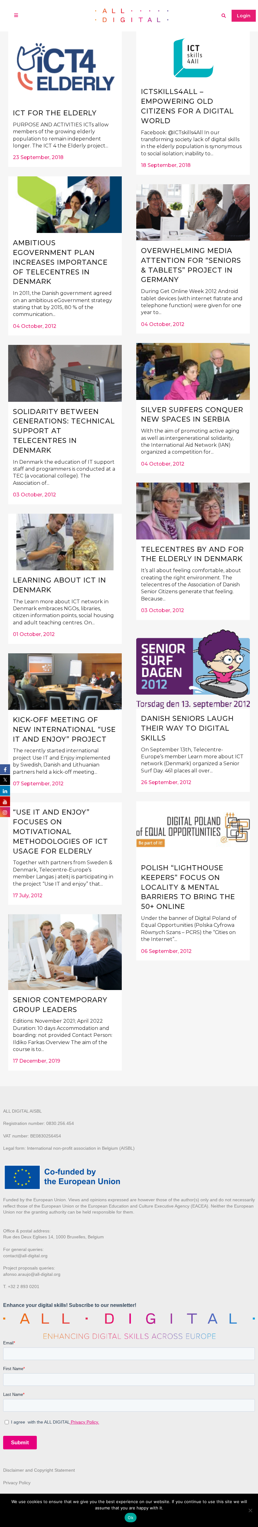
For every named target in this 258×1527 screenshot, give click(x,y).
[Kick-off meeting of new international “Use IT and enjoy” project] (65, 681)
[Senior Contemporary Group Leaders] (65, 952)
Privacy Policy (17, 1482)
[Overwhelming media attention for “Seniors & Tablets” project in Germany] (193, 212)
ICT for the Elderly (55, 113)
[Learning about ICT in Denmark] (65, 542)
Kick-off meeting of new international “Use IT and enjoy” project (64, 730)
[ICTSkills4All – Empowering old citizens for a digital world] (193, 56)
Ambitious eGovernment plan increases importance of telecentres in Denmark (60, 262)
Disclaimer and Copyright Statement (39, 1470)
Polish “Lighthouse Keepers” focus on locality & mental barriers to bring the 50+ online (188, 887)
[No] (250, 1510)
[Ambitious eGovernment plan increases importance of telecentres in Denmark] (65, 204)
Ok (130, 1517)
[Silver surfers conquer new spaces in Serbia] (193, 371)
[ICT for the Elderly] (65, 67)
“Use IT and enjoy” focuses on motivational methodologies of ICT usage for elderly (60, 831)
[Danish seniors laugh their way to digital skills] (193, 669)
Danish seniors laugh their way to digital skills (187, 728)
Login (243, 16)
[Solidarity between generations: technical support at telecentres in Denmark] (65, 373)
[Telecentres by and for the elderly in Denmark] (193, 511)
